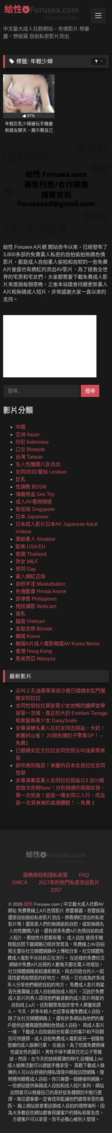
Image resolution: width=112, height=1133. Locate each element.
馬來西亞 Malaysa (35, 658)
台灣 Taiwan (29, 457)
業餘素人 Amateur (35, 539)
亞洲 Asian (28, 434)
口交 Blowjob (30, 449)
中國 (21, 427)
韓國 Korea (28, 636)
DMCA (19, 882)
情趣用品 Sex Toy (35, 494)
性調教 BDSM (31, 486)
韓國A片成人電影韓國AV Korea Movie (58, 643)
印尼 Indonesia (32, 442)
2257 (56, 890)
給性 (28, 904)
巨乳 (21, 479)
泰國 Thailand (31, 554)
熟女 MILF (27, 561)
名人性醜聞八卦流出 (38, 464)
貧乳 (21, 613)
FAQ (84, 875)
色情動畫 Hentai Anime (41, 591)
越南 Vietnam (30, 621)
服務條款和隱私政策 (45, 875)
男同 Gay (26, 569)
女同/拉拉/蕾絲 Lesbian (41, 471)
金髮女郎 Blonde (34, 628)
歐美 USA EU (30, 546)
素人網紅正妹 (30, 576)
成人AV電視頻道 (34, 501)
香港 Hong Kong (34, 651)
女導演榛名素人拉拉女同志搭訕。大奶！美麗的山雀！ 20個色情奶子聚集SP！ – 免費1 (60, 735)
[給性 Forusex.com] (46, 13)
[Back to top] (93, 1114)
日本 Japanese (32, 516)
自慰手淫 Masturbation (40, 584)
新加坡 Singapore (35, 509)
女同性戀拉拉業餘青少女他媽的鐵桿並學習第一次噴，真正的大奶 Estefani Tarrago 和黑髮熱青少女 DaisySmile (62, 713)
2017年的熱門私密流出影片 (69, 882)
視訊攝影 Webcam (36, 606)
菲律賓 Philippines (36, 599)
